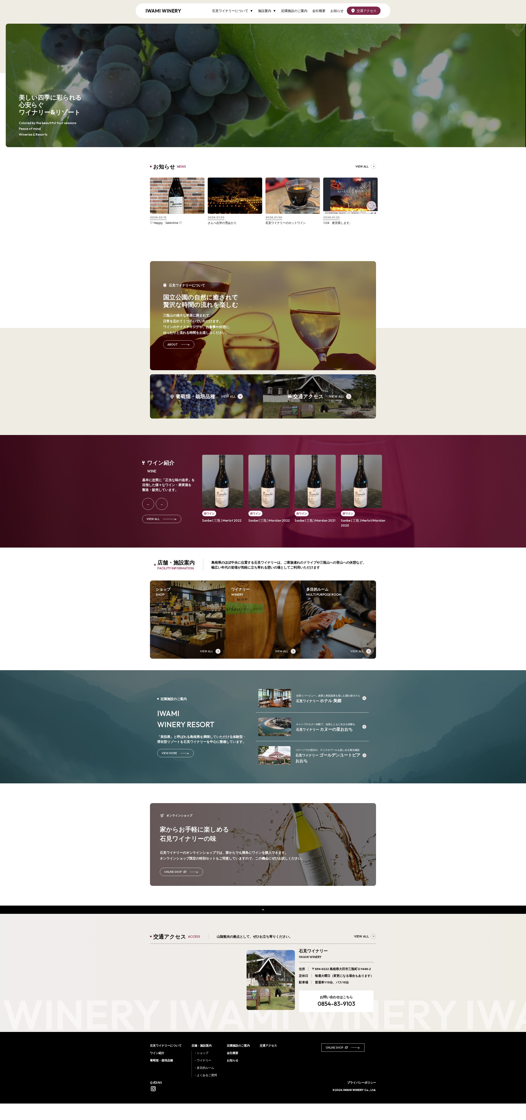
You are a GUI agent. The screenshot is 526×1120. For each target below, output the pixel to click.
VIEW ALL (228, 396)
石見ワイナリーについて (166, 1045)
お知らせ (337, 10)
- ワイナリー (203, 1060)
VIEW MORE (175, 753)
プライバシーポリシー (361, 1082)
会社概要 (318, 10)
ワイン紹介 (157, 1053)
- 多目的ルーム (204, 1068)
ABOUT (178, 345)
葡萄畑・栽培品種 (161, 1060)
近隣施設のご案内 (294, 10)
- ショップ (201, 1053)
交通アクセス (366, 10)
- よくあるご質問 (206, 1075)
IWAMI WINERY (163, 11)
